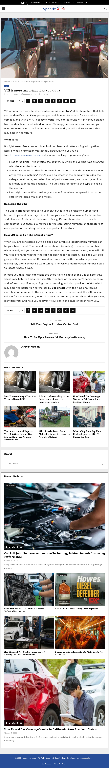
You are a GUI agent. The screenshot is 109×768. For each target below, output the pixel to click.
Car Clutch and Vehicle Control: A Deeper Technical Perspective (24, 610)
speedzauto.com (87, 758)
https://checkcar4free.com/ (26, 154)
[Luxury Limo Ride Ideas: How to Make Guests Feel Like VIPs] (80, 632)
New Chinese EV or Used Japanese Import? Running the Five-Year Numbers (24, 653)
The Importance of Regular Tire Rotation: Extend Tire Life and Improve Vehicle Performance (18, 435)
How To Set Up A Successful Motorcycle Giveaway (54, 337)
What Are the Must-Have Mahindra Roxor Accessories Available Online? (54, 434)
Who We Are (82, 3)
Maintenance (10, 485)
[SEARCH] (102, 463)
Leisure (59, 618)
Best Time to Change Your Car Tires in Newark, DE (20, 398)
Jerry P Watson (13, 94)
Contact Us (69, 3)
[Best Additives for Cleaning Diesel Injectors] (80, 589)
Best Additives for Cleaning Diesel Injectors (76, 608)
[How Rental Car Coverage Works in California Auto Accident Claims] (54, 692)
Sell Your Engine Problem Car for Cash (54, 324)
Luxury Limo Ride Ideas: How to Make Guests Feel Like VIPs (79, 653)
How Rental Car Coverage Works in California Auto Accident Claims (86, 399)
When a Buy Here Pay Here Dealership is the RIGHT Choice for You (87, 434)
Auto (6, 86)
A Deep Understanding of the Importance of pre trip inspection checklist (54, 399)
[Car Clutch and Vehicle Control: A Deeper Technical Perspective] (29, 589)
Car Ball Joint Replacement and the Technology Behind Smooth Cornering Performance (54, 555)
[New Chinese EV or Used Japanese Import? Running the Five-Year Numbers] (29, 632)
